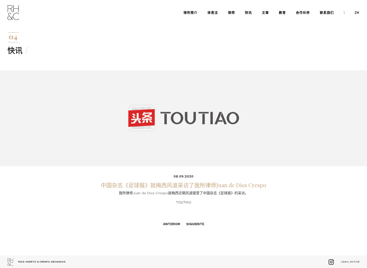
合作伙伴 (303, 12)
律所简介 (190, 12)
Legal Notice (350, 261)
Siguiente (195, 224)
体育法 (212, 12)
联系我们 (327, 12)
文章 (265, 12)
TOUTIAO (183, 202)
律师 (231, 12)
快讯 (248, 12)
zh (357, 12)
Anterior (171, 224)
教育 (282, 12)
